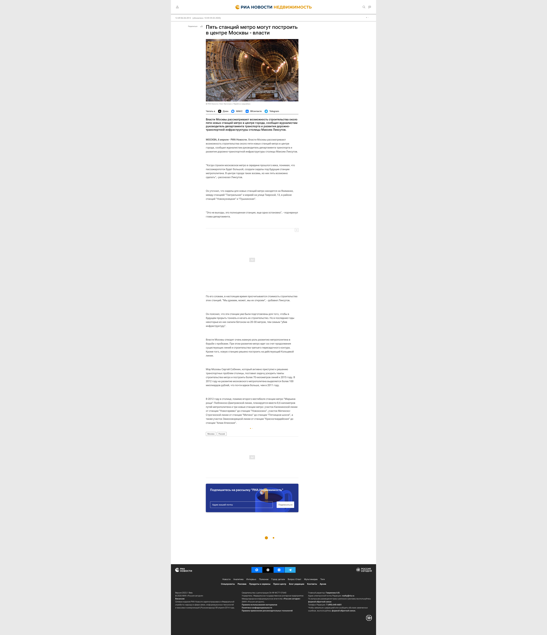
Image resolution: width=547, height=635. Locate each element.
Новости (226, 579)
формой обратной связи (319, 602)
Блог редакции (296, 584)
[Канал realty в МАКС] (256, 570)
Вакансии (179, 599)
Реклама (242, 584)
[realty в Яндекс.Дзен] (268, 570)
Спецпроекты (228, 584)
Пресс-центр (279, 584)
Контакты (312, 584)
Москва (211, 434)
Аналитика (238, 579)
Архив (323, 584)
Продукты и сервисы (259, 584)
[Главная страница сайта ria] (252, 7)
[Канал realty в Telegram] (290, 570)
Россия (222, 434)
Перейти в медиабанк (241, 104)
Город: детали (278, 579)
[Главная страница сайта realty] (273, 7)
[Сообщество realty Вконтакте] (279, 570)
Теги (322, 579)
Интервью (251, 579)
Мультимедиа (311, 579)
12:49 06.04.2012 (183, 18)
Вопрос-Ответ (294, 579)
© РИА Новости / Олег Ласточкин (219, 104)
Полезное (264, 579)
